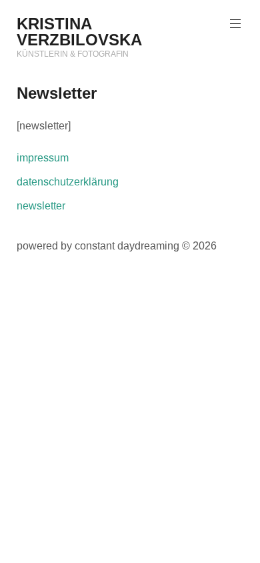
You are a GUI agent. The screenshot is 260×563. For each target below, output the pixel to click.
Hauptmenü (235, 24)
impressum (43, 157)
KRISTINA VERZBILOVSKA (79, 32)
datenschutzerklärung (68, 181)
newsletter (41, 205)
